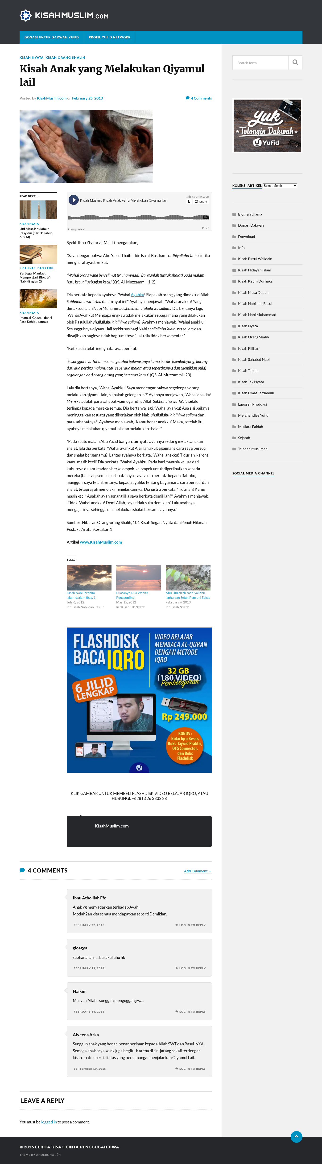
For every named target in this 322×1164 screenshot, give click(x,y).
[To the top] (296, 1137)
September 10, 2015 (90, 1068)
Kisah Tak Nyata (251, 381)
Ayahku (137, 294)
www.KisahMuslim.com (101, 542)
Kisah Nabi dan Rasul (255, 303)
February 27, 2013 (89, 925)
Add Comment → (198, 871)
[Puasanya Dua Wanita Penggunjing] (138, 578)
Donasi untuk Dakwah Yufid (52, 37)
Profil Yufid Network (110, 37)
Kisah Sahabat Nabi (254, 359)
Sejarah (244, 437)
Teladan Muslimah (253, 448)
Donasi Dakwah (251, 225)
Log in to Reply (192, 925)
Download (246, 236)
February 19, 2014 (89, 968)
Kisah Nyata (32, 57)
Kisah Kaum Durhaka (255, 281)
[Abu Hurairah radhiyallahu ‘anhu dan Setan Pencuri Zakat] (188, 578)
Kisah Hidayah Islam (254, 270)
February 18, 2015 (89, 1011)
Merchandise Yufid (253, 415)
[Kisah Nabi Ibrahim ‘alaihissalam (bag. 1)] (89, 578)
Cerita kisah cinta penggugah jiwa (77, 1146)
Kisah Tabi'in (248, 370)
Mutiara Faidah (250, 426)
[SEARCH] (295, 62)
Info (241, 247)
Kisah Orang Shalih (65, 57)
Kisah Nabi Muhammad (257, 314)
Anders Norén (48, 1154)
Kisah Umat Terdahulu (256, 393)
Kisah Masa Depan (253, 292)
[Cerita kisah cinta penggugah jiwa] (161, 15)
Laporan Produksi (252, 404)
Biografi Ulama (250, 214)
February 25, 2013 (87, 98)
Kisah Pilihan (248, 348)
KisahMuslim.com (51, 98)
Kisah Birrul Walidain (255, 258)
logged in (49, 1121)
